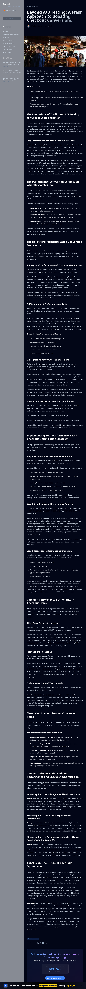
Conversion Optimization (11, 34)
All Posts (5, 31)
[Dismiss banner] (81, 985)
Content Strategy (8, 49)
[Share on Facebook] (40, 943)
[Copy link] (46, 943)
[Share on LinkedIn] (43, 943)
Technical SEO (7, 52)
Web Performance (8, 40)
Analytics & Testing (9, 46)
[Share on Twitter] (38, 943)
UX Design (6, 37)
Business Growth (8, 43)
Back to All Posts (33, 6)
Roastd (6, 4)
